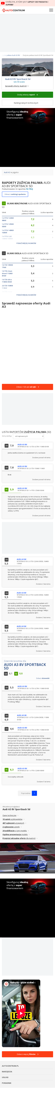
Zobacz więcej (26, 1054)
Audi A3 (7, 172)
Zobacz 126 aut (26, 387)
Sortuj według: (7, 436)
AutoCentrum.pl (13, 10)
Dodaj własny (26, 94)
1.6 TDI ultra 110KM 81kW (7, 280)
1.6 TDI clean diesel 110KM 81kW (7, 273)
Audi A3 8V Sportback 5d (17, 79)
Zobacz (15, 194)
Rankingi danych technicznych (26, 103)
